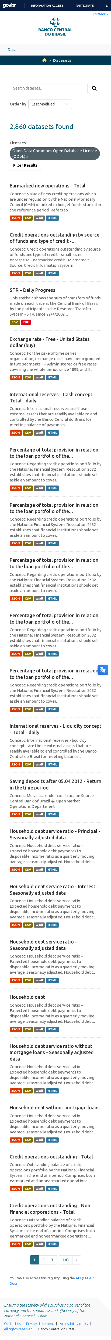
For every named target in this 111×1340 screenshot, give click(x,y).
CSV (28, 218)
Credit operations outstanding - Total (51, 1156)
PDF (26, 322)
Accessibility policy (74, 1323)
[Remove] (27, 156)
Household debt (27, 997)
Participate (85, 6)
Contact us (12, 1323)
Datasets (62, 60)
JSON (16, 218)
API (78, 1278)
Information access (47, 6)
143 (66, 1259)
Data (12, 49)
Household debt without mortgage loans (55, 1107)
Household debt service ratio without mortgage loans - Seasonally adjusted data (52, 1052)
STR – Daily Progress (33, 290)
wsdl (39, 218)
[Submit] (94, 88)
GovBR (9, 5)
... (58, 1258)
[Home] (44, 60)
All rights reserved (18, 1329)
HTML (52, 218)
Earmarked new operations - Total (47, 185)
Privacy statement (40, 1323)
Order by (18, 104)
